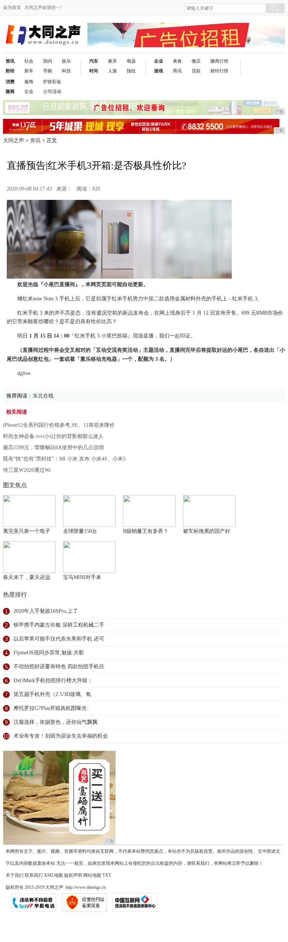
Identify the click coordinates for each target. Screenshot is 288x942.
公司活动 (52, 91)
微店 (196, 61)
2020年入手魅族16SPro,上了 (46, 611)
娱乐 (66, 61)
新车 (28, 71)
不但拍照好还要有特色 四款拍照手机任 (59, 666)
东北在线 (43, 396)
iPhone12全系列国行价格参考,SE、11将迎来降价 (59, 425)
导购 (47, 71)
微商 (10, 91)
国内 (47, 61)
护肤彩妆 (52, 81)
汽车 (93, 61)
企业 (158, 61)
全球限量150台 (80, 531)
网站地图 (92, 875)
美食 (177, 61)
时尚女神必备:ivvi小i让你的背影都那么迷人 (53, 436)
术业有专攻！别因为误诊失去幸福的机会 (61, 736)
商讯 (177, 71)
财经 (10, 71)
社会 (28, 61)
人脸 (112, 71)
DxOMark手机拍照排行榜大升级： (53, 680)
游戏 (158, 71)
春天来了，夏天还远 (26, 577)
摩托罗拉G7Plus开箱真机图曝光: (51, 708)
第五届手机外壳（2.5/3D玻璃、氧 (52, 694)
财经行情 (219, 71)
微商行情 (219, 61)
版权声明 (73, 875)
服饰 (28, 81)
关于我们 (15, 875)
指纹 (131, 71)
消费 (10, 81)
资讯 (10, 61)
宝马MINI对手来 (82, 577)
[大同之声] (42, 28)
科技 (66, 71)
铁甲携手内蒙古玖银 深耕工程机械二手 (59, 625)
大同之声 (13, 140)
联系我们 (34, 875)
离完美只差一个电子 (26, 531)
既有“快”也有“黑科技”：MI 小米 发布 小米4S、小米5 (64, 459)
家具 (112, 61)
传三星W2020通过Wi (27, 470)
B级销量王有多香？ (145, 531)
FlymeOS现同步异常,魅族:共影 (49, 653)
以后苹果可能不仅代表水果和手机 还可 (59, 639)
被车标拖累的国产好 (206, 531)
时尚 (93, 71)
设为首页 (12, 7)
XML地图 (53, 875)
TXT (106, 875)
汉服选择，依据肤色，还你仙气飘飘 (56, 722)
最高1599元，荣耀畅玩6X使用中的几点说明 (53, 447)
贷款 (196, 71)
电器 (131, 61)
